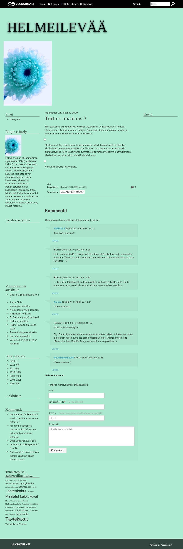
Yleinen (23, 524)
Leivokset (30, 492)
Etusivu (42, 4)
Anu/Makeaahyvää (64, 357)
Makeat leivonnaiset (12, 501)
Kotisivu (75, 413)
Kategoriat (15, 119)
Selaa (71, 4)
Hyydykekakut (27, 483)
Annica (57, 302)
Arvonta (8, 480)
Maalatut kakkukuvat (72, 192)
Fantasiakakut (12, 483)
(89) (14, 368)
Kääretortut (32, 487)
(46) (14, 383)
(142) (15, 379)
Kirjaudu (137, 4)
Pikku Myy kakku (19, 321)
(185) (15, 376)
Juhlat (7, 487)
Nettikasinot (54, 4)
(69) (14, 364)
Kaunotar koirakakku (20, 336)
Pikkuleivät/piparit (24, 507)
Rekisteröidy (86, 4)
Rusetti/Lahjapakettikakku (23, 332)
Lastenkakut (15, 491)
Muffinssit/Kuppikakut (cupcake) (17, 504)
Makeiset (24, 501)
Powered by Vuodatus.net (161, 544)
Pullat (34, 507)
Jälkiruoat (14, 487)
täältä (73, 166)
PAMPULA (59, 228)
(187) (15, 372)
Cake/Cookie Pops (19, 480)
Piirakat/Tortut (11, 507)
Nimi (51, 390)
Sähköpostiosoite (65, 401)
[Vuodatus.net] (21, 544)
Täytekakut (16, 518)
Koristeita (23, 487)
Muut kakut (34, 504)
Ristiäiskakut (10, 511)
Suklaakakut (22, 510)
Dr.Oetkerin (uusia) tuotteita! (24, 317)
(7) (14, 361)
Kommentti (53, 424)
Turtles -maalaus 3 (65, 118)
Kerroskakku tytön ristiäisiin (24, 310)
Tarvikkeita (22, 514)
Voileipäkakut (11, 524)
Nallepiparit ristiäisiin (20, 313)
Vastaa (55, 240)
